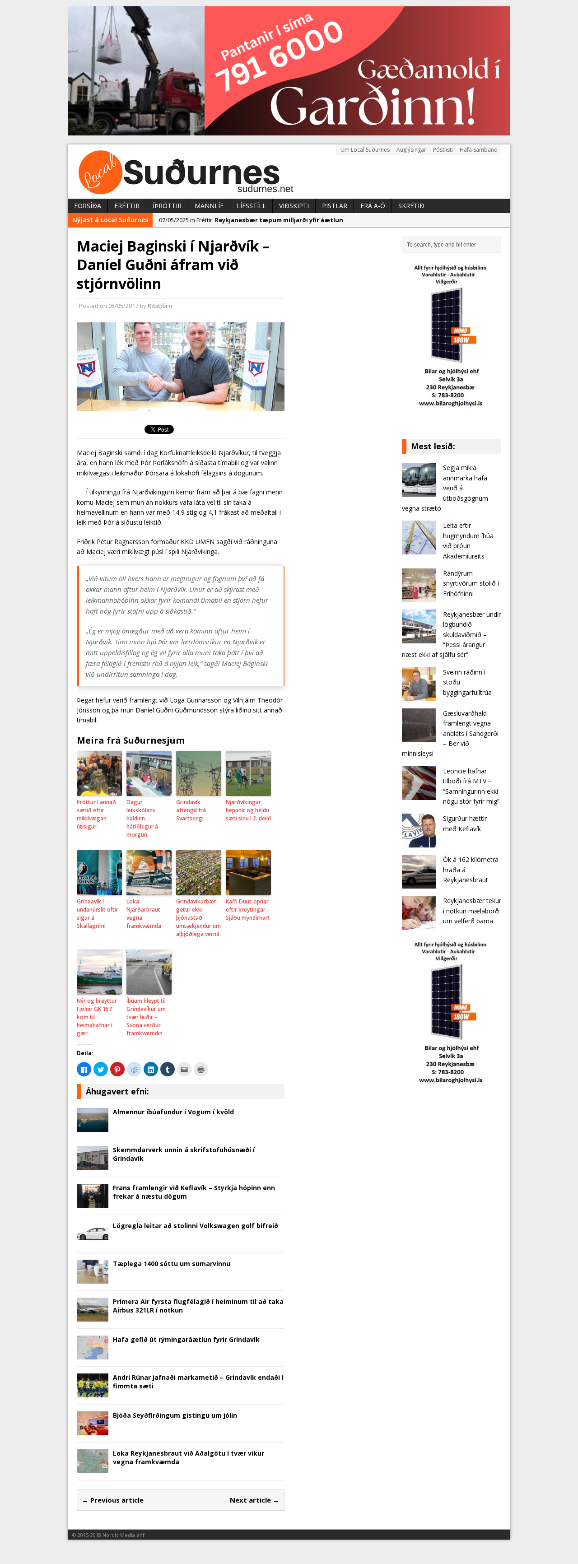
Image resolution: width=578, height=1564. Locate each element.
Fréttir (127, 205)
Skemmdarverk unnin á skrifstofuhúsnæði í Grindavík (184, 1153)
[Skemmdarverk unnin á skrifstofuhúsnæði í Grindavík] (92, 1164)
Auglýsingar (411, 150)
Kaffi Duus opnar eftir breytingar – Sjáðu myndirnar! (248, 910)
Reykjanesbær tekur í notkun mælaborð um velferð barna (472, 910)
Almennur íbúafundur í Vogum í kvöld (173, 1112)
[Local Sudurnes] (289, 171)
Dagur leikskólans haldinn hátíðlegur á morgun (142, 818)
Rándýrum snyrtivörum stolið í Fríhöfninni (471, 583)
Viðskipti (294, 205)
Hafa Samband (479, 150)
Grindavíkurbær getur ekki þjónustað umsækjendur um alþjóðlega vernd (198, 918)
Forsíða (87, 205)
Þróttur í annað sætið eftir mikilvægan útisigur (96, 814)
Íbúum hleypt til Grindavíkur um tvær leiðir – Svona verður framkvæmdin (146, 1017)
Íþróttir (167, 205)
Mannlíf (209, 205)
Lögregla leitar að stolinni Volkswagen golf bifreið (195, 1225)
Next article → (255, 1499)
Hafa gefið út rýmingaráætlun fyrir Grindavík (186, 1339)
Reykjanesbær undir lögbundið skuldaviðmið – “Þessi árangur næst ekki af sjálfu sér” (451, 634)
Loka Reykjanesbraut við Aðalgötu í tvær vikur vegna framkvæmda (188, 1457)
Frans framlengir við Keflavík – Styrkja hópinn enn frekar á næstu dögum (194, 1191)
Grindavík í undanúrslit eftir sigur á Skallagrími (97, 914)
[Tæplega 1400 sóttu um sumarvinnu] (92, 1278)
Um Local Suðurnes (365, 150)
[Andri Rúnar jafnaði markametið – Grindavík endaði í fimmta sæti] (92, 1392)
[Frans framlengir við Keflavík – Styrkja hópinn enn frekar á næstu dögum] (92, 1202)
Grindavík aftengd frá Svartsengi (191, 810)
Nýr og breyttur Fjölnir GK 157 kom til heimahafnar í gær (97, 1017)
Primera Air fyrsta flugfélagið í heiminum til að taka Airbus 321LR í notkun (198, 1305)
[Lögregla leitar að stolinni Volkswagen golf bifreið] (92, 1240)
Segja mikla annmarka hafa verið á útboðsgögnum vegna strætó (445, 487)
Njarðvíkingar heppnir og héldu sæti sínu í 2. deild (248, 810)
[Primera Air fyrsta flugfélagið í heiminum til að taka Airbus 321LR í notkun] (92, 1316)
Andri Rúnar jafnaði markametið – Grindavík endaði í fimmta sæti (198, 1381)
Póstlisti (443, 150)
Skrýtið (411, 205)
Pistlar (334, 205)
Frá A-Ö (372, 205)
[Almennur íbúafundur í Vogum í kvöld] (92, 1126)
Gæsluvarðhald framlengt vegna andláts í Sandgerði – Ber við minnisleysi (450, 733)
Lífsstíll (251, 205)
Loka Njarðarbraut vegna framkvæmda (143, 914)
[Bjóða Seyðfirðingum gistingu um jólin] (92, 1430)
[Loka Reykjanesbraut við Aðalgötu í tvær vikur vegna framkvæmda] (92, 1468)
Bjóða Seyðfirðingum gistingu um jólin (175, 1415)
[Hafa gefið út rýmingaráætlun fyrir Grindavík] (92, 1354)
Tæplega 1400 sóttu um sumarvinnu (171, 1263)
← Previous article (113, 1499)
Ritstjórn (160, 306)
